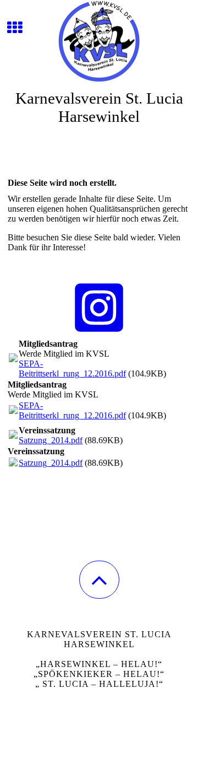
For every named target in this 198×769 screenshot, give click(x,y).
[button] (99, 580)
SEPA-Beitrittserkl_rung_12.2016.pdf (72, 368)
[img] (99, 41)
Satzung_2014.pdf (50, 440)
